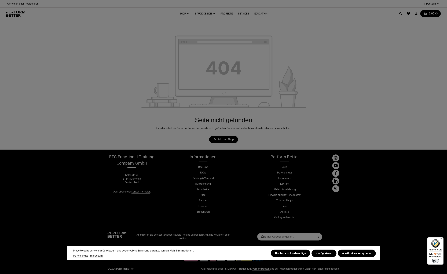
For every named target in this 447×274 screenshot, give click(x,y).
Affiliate (284, 211)
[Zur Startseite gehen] (15, 14)
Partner (203, 200)
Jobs (284, 206)
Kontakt (284, 183)
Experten (203, 206)
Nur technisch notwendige (290, 253)
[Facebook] (335, 173)
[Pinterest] (335, 188)
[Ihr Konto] (416, 13)
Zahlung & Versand (203, 178)
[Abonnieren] (318, 236)
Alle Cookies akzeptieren (356, 253)
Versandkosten (261, 268)
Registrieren (32, 3)
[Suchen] (400, 13)
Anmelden (12, 3)
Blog (203, 195)
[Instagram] (335, 157)
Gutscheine (203, 189)
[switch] (435, 261)
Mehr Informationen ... (182, 250)
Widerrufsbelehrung (285, 189)
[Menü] (441, 239)
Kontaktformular (140, 191)
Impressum (284, 178)
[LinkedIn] (335, 180)
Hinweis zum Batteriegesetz (285, 195)
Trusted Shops (284, 200)
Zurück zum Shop (224, 139)
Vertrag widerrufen (284, 217)
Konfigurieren (324, 253)
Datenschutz (284, 172)
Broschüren (203, 211)
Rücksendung (203, 183)
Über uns (203, 167)
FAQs (203, 172)
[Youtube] (335, 165)
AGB (284, 167)
